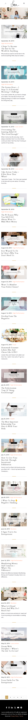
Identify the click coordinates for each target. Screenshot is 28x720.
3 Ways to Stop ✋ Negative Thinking (9, 501)
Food (14, 345)
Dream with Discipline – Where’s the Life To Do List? (10, 648)
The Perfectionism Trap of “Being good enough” (8, 390)
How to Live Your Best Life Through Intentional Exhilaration (9, 461)
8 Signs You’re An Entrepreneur (9, 533)
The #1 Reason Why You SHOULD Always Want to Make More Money (9, 218)
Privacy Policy (14, 716)
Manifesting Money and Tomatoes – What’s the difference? (9, 566)
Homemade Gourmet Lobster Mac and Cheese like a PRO (9, 349)
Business (13, 529)
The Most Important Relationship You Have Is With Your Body (9, 425)
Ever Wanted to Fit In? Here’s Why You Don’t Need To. (9, 253)
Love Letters (19, 127)
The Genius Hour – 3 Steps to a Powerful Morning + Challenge (10, 89)
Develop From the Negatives (9, 317)
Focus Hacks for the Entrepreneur (10, 681)
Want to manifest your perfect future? (10, 285)
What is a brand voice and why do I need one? (10, 608)
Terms (21, 716)
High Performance (7, 43)
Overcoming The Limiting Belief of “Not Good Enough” (9, 131)
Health (12, 419)
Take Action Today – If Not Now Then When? (10, 174)
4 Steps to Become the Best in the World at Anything (9, 48)
